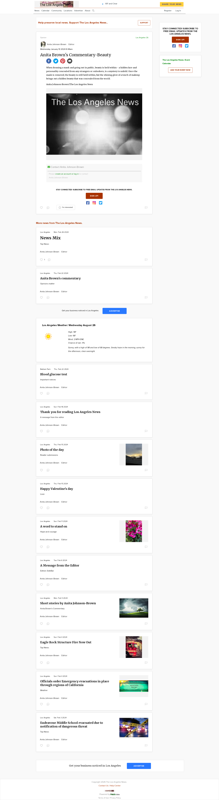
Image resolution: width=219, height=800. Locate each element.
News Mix (50, 237)
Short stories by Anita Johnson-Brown (68, 603)
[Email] (69, 60)
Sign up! (94, 196)
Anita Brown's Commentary (52, 608)
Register (167, 11)
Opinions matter (47, 284)
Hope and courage (48, 532)
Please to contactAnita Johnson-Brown (68, 176)
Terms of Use (103, 798)
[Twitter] (55, 60)
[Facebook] (48, 60)
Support (144, 23)
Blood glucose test (53, 374)
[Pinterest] (62, 60)
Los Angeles (45, 232)
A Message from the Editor (59, 565)
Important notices (48, 380)
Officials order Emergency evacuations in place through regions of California (74, 683)
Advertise (78, 11)
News (36, 11)
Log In (178, 11)
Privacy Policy (115, 798)
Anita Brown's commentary (60, 278)
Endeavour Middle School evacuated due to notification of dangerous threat (71, 724)
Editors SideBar (47, 571)
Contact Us (103, 786)
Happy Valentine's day (56, 489)
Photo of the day (52, 450)
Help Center (115, 786)
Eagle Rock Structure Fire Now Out (65, 642)
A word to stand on (53, 526)
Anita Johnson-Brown (57, 44)
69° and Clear (111, 4)
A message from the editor (52, 417)
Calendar (45, 11)
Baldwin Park (45, 369)
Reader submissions (49, 455)
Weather (44, 690)
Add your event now (180, 70)
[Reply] (48, 207)
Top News (44, 244)
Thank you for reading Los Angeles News (70, 412)
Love (42, 494)
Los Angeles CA (142, 38)
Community (56, 11)
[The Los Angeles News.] (56, 4)
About (87, 11)
